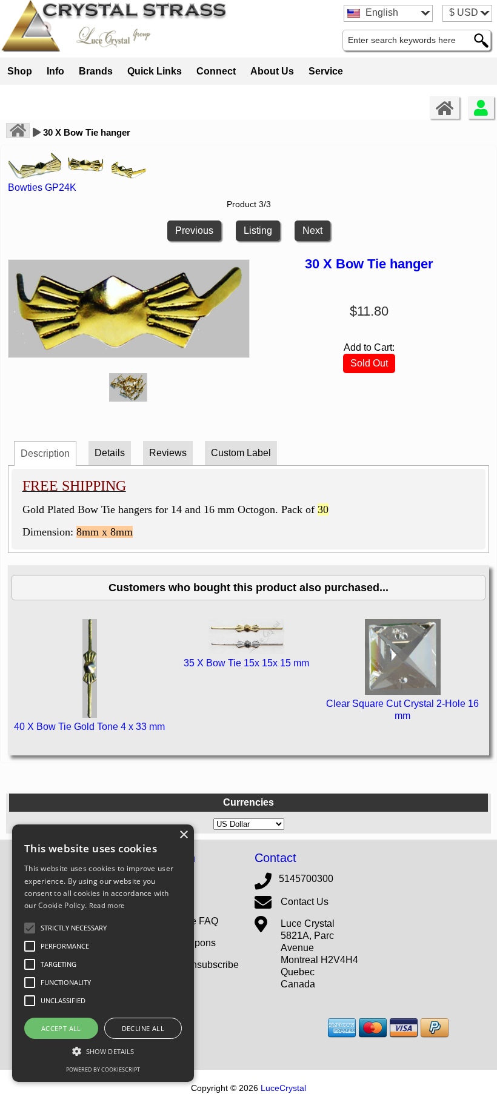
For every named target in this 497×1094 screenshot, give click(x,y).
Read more (107, 905)
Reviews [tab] (168, 453)
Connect (216, 71)
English (380, 12)
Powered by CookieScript (103, 1069)
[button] (74, 928)
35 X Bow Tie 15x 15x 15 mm (246, 663)
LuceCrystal (283, 1088)
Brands (96, 71)
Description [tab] (45, 453)
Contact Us (305, 902)
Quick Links (154, 71)
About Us (272, 71)
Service (326, 71)
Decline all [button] (143, 1028)
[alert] (103, 953)
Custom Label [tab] (241, 453)
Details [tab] (110, 453)
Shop (19, 71)
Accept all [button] (61, 1028)
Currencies (248, 802)
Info (55, 71)
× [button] (183, 835)
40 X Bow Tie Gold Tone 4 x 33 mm (89, 726)
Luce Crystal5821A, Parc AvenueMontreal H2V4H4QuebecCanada (319, 953)
